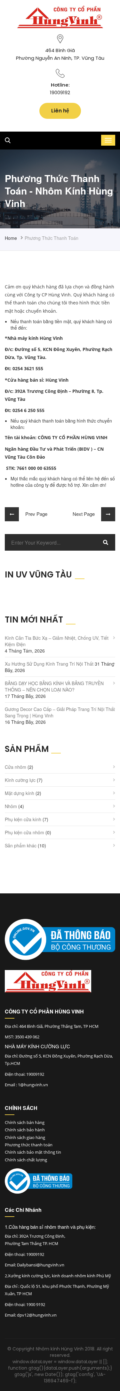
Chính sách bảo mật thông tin (33, 1152)
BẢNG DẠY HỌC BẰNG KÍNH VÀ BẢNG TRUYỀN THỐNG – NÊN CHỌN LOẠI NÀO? (54, 686)
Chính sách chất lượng (26, 1160)
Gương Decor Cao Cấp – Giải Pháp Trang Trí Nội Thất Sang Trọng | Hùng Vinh (60, 712)
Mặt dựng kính (19, 793)
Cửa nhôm (15, 767)
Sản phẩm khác (20, 845)
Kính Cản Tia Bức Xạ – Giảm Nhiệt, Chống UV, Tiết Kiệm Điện (56, 641)
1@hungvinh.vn (33, 1085)
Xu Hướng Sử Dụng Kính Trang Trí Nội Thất (49, 664)
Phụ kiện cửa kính (23, 819)
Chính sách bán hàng (24, 1122)
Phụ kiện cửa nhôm (24, 832)
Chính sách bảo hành (25, 1130)
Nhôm (11, 806)
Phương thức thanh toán (28, 1145)
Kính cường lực (20, 780)
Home (11, 238)
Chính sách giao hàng (25, 1137)
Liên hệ (60, 110)
